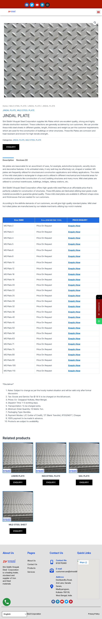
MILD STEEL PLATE (17, 106)
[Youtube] (62, 601)
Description (8, 160)
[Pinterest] (71, 601)
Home (5, 106)
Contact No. (61, 560)
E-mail (59, 569)
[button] (98, 12)
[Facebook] (53, 601)
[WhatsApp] (99, 321)
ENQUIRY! (11, 147)
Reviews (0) (22, 160)
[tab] (8, 160)
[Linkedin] (58, 601)
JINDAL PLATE (34, 106)
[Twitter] (66, 601)
